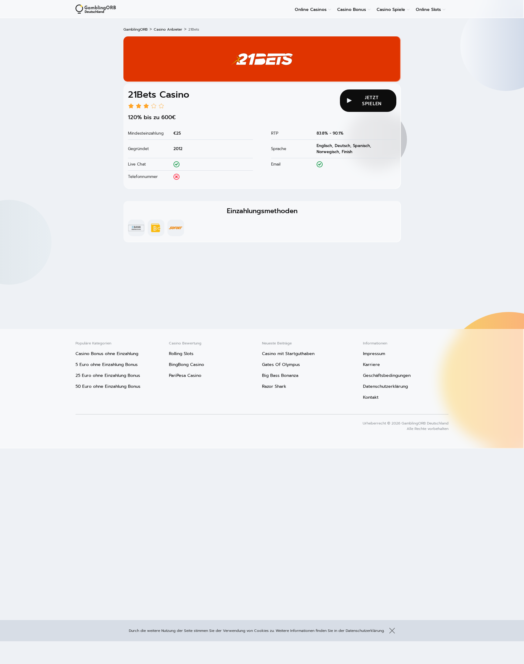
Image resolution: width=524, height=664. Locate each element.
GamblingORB (135, 29)
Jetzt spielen (371, 100)
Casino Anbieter (168, 29)
